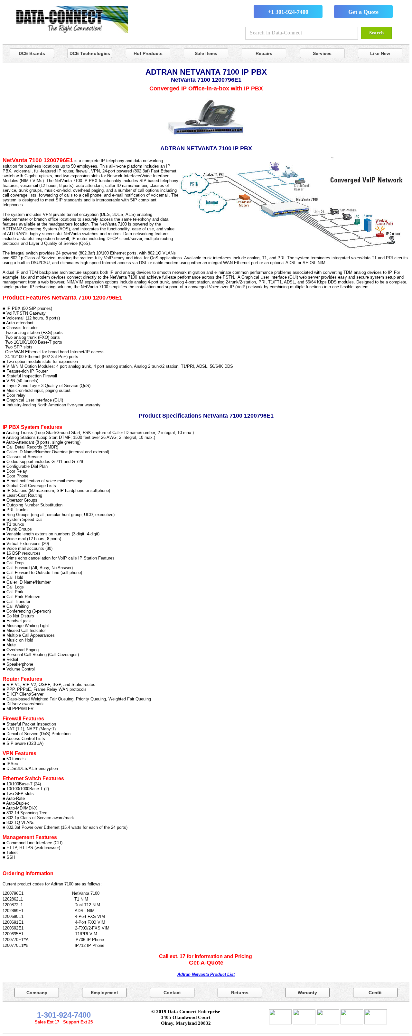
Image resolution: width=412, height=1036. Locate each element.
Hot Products (148, 53)
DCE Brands (32, 53)
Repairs (264, 53)
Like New (380, 53)
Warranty (307, 992)
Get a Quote (363, 12)
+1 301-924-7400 (288, 12)
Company (36, 992)
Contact (172, 992)
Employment (104, 992)
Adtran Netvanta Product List (206, 974)
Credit (375, 992)
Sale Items (206, 53)
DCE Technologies (90, 53)
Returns (239, 992)
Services (322, 53)
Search (376, 32)
